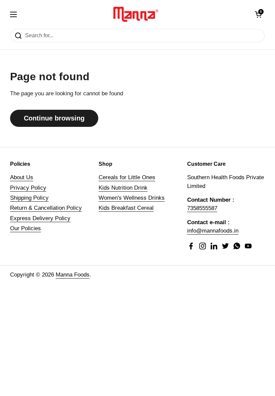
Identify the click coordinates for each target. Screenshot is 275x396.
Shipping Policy (29, 198)
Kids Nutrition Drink (123, 188)
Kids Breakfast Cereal (126, 208)
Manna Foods (73, 274)
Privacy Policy (28, 188)
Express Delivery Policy (40, 218)
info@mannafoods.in (212, 231)
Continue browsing (54, 118)
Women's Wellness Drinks (132, 198)
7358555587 (202, 208)
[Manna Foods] (136, 14)
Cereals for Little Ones (127, 177)
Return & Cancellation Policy (46, 208)
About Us (21, 177)
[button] (258, 14)
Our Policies (25, 228)
